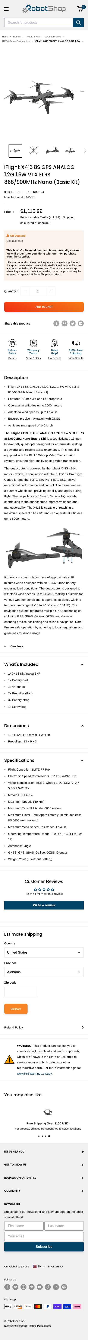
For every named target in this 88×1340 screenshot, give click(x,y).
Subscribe (44, 1246)
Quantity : (11, 291)
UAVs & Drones (53, 36)
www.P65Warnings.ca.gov (34, 1073)
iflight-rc (11, 192)
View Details (33, 358)
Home (5, 36)
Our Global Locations (16, 1266)
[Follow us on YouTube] (40, 1287)
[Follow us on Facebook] (7, 1287)
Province (10, 963)
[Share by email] (81, 323)
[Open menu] (6, 9)
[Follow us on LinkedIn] (56, 1287)
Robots (17, 36)
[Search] (78, 22)
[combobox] (38, 22)
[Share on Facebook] (56, 323)
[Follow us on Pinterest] (32, 1287)
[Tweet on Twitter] (73, 323)
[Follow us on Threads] (64, 1287)
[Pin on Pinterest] (64, 323)
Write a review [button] (44, 905)
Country (9, 943)
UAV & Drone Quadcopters (16, 41)
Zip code (10, 982)
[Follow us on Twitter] (15, 1287)
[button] (85, 150)
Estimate (16, 1008)
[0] (80, 8)
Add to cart (44, 306)
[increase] (51, 291)
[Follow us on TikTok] (48, 1287)
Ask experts (54, 358)
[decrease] (25, 291)
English (54, 1266)
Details (12, 358)
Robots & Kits (33, 36)
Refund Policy (13, 1027)
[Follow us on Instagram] (23, 1287)
